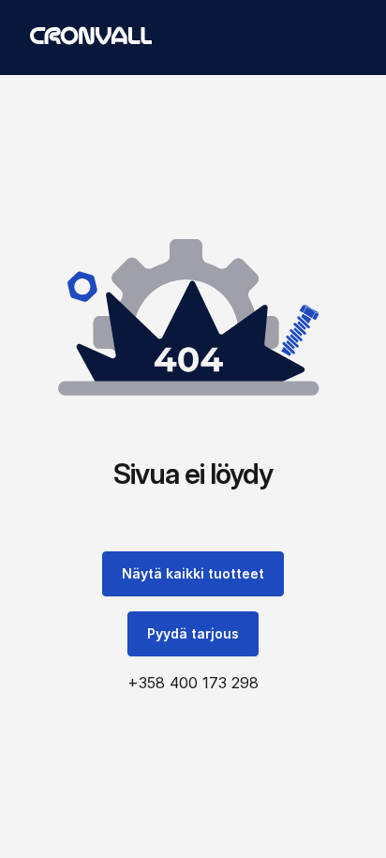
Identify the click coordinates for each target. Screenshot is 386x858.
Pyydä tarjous (193, 633)
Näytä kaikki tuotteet (193, 573)
